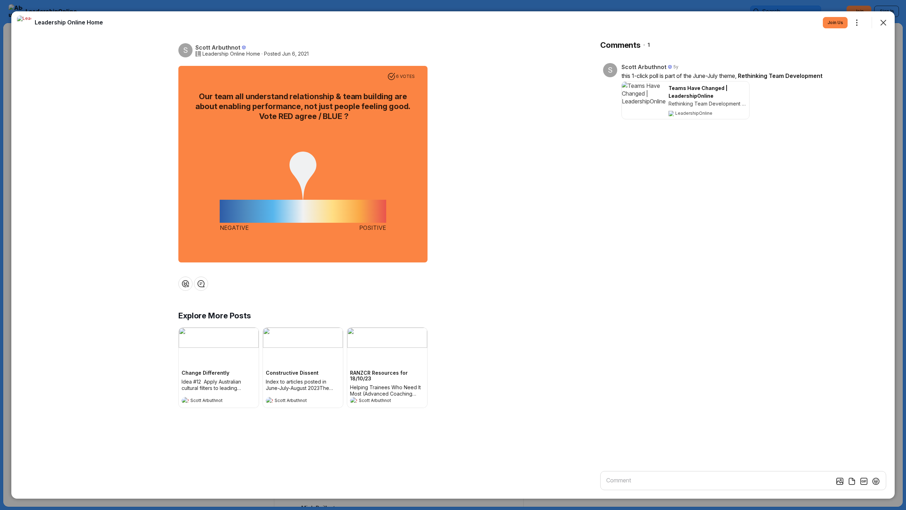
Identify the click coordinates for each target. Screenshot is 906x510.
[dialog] (453, 255)
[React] (185, 283)
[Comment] (201, 284)
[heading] (211, 401)
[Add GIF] (864, 481)
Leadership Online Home (231, 54)
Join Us (835, 22)
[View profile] (185, 400)
